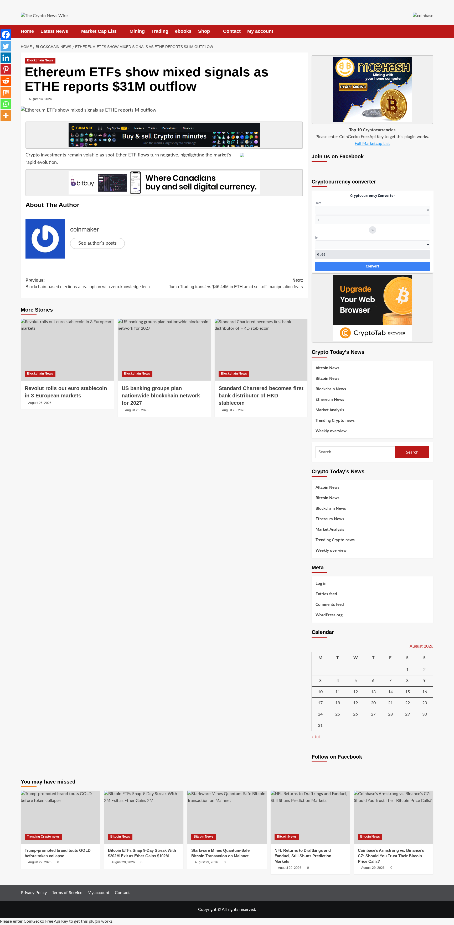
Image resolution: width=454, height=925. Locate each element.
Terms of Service (67, 893)
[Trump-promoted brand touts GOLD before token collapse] (60, 817)
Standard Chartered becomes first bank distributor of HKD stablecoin (261, 395)
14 (390, 692)
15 (407, 692)
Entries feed (326, 594)
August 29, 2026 (39, 862)
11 (337, 692)
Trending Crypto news (335, 421)
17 (320, 703)
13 (373, 692)
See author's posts (97, 243)
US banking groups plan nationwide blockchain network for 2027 (161, 395)
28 (390, 714)
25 (337, 714)
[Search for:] (355, 452)
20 (373, 703)
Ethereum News (330, 400)
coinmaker (84, 229)
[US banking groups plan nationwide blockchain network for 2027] (164, 350)
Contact (232, 31)
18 (337, 703)
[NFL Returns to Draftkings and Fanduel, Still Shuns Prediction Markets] (310, 817)
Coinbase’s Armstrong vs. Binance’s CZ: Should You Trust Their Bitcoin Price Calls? (391, 856)
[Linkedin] (6, 57)
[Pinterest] (6, 69)
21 (390, 703)
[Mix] (6, 92)
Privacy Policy (34, 893)
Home (27, 31)
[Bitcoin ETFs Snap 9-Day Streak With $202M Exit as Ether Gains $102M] (143, 817)
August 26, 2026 (39, 403)
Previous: (87, 283)
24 (320, 714)
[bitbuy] (164, 182)
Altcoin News (327, 368)
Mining (137, 31)
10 (320, 692)
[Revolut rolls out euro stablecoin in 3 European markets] (67, 350)
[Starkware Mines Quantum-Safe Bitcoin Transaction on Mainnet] (227, 817)
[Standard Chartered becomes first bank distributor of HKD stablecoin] (261, 350)
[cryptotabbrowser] (372, 308)
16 (424, 692)
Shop (204, 31)
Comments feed (330, 605)
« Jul (316, 737)
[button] (430, 31)
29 (407, 714)
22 (407, 703)
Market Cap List (98, 31)
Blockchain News (40, 60)
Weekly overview (331, 431)
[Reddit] (6, 81)
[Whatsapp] (6, 104)
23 (424, 703)
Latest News (54, 31)
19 (355, 703)
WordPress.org (329, 615)
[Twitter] (6, 46)
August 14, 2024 (40, 99)
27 (373, 714)
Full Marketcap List (372, 143)
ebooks (183, 31)
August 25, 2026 (233, 410)
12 (355, 692)
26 (355, 714)
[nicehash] (372, 89)
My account (260, 31)
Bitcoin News (327, 379)
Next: (236, 283)
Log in (321, 584)
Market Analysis (330, 410)
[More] (6, 115)
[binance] (164, 135)
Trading (159, 31)
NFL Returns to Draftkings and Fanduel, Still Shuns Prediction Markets (303, 856)
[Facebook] (6, 34)
